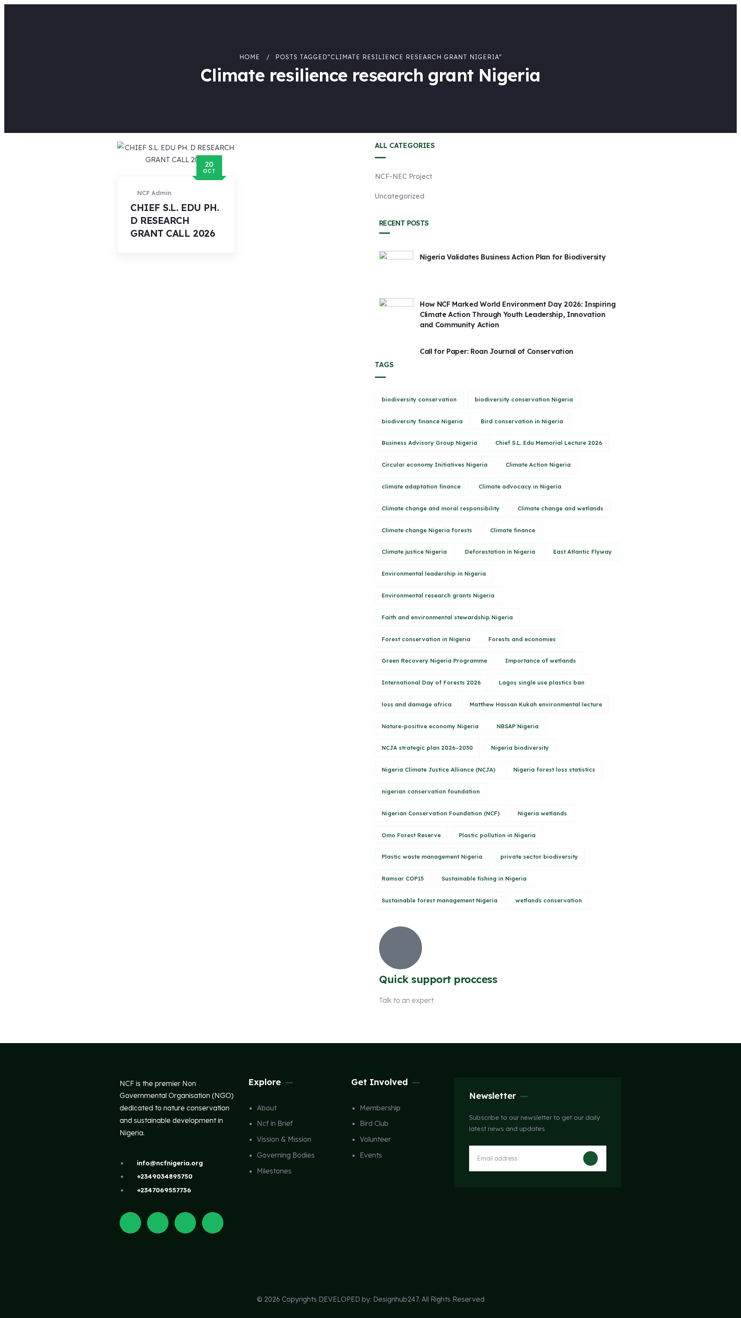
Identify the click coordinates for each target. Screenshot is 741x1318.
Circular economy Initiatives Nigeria (435, 464)
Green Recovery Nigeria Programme (434, 660)
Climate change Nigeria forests (427, 530)
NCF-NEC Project (403, 176)
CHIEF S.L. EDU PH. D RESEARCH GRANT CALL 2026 (174, 220)
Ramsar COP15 (403, 878)
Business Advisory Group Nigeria (429, 442)
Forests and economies (522, 639)
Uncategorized (400, 196)
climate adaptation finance (421, 486)
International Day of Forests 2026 (431, 682)
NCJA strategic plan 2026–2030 (427, 747)
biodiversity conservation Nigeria (524, 399)
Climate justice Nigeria (414, 551)
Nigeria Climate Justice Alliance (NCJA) (438, 769)
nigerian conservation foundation (431, 791)
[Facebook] (158, 1223)
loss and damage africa (417, 704)
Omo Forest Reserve (411, 835)
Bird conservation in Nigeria (522, 421)
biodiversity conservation (419, 399)
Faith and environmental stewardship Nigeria (447, 617)
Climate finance (512, 530)
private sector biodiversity (539, 856)
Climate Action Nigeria (538, 464)
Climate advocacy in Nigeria (520, 486)
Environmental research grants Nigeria (438, 595)
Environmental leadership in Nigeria (434, 573)
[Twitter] (130, 1223)
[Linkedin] (212, 1223)
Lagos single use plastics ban (541, 682)
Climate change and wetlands (560, 508)
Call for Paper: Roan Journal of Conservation (496, 351)
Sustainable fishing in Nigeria (484, 878)
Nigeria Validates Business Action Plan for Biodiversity (512, 257)
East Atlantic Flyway (582, 551)
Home (249, 57)
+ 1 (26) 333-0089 (407, 1021)
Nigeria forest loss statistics (554, 769)
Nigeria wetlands (542, 813)
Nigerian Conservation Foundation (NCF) (441, 813)
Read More (154, 261)
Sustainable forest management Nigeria (439, 900)
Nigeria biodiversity (520, 747)
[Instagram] (185, 1223)
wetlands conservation (548, 900)
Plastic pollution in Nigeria (497, 835)
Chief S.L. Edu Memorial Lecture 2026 (548, 442)
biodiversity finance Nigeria (422, 421)
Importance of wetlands (540, 660)
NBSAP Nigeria (518, 726)
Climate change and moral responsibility (441, 508)
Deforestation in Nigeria (500, 551)
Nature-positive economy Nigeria (430, 726)
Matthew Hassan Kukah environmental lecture (536, 704)
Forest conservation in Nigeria (426, 639)
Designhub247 (396, 1299)
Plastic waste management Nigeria (432, 856)
